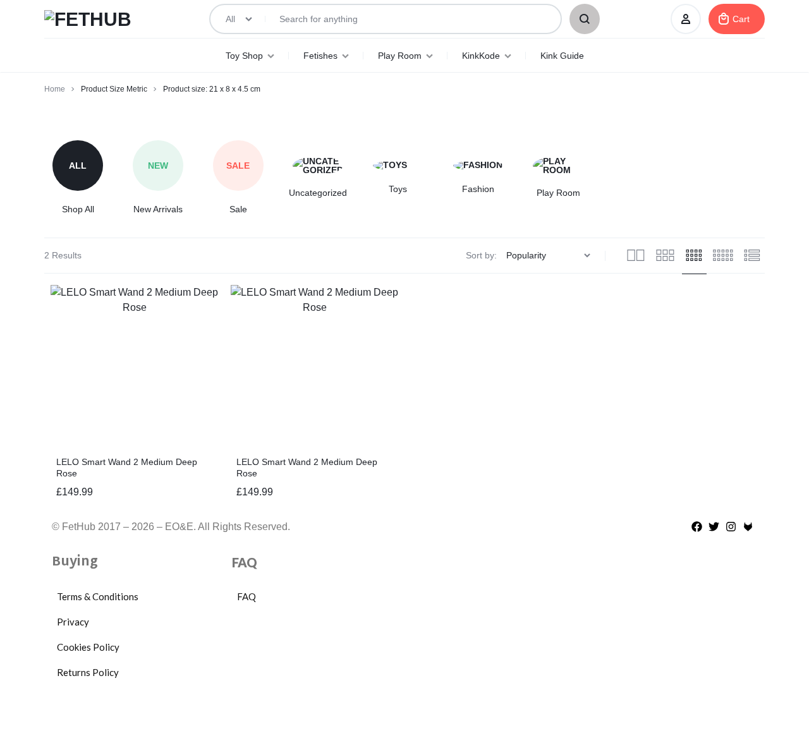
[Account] (686, 19)
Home (54, 89)
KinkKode (481, 56)
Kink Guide (562, 56)
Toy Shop (244, 56)
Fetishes (320, 56)
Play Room (400, 56)
